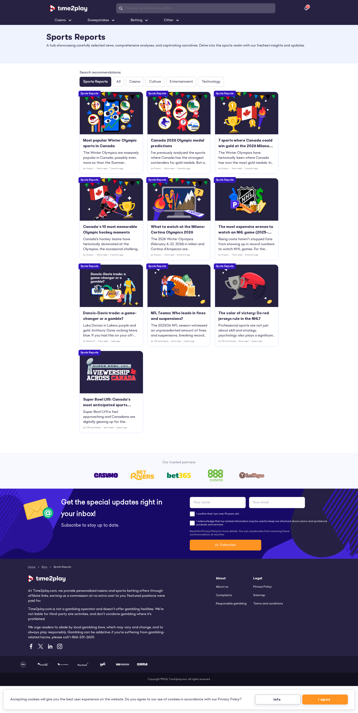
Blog (44, 567)
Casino (134, 81)
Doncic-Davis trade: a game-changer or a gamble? (110, 316)
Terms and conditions (268, 603)
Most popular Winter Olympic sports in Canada (110, 143)
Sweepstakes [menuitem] (98, 20)
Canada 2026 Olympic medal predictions (177, 143)
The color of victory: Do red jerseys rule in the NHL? (243, 316)
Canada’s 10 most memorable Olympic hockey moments (110, 229)
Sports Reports (95, 81)
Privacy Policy (262, 586)
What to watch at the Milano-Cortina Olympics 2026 (178, 229)
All (118, 81)
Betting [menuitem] (136, 20)
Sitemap (259, 595)
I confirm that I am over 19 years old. (217, 514)
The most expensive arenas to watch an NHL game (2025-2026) (245, 230)
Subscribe (228, 545)
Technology (211, 81)
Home (31, 567)
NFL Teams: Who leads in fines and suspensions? (178, 316)
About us (222, 586)
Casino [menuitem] (60, 20)
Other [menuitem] (168, 20)
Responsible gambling (231, 603)
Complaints (224, 595)
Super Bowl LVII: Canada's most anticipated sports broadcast (106, 402)
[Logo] (68, 8)
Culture (155, 81)
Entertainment (181, 81)
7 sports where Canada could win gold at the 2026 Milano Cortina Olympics (245, 143)
